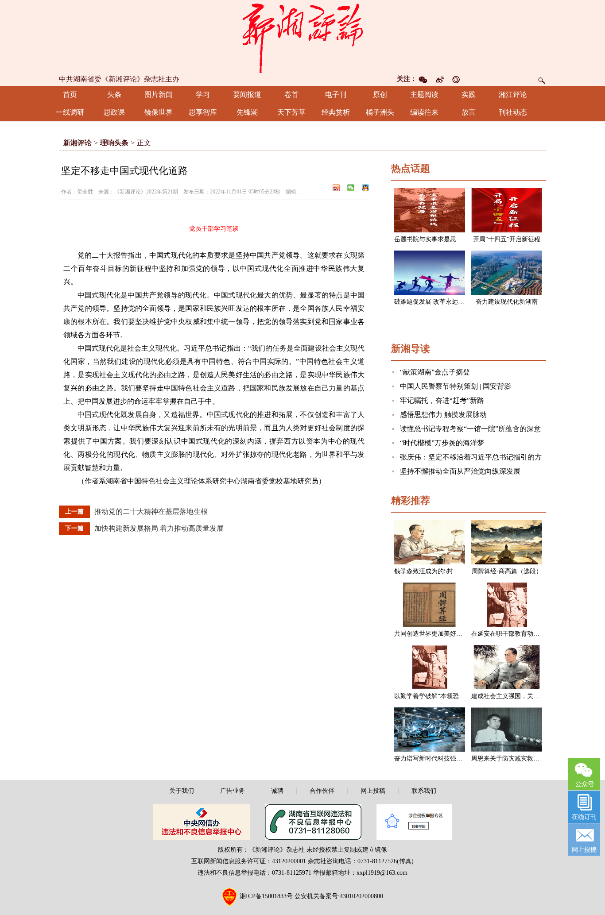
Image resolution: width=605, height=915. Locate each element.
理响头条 (114, 143)
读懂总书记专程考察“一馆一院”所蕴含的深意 (470, 428)
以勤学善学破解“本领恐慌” (431, 696)
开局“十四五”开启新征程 (506, 239)
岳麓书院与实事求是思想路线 (434, 239)
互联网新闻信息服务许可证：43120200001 (248, 861)
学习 (203, 94)
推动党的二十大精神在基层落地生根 (151, 511)
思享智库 (203, 112)
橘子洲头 (380, 112)
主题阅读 (424, 94)
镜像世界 (158, 112)
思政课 (114, 112)
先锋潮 (247, 112)
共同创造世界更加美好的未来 (434, 633)
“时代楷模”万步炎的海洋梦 (442, 443)
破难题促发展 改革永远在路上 (435, 301)
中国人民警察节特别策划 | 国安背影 (455, 386)
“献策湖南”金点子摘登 (435, 372)
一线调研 (70, 112)
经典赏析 (336, 112)
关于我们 (181, 791)
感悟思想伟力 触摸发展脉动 (443, 414)
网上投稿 (373, 791)
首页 (70, 94)
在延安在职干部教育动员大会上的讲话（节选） (536, 633)
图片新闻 (158, 94)
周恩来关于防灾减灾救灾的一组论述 (520, 758)
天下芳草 (291, 112)
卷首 (291, 94)
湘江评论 (513, 94)
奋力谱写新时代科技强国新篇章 (437, 758)
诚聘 (277, 791)
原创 (380, 94)
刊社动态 (513, 112)
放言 (469, 112)
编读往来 (424, 112)
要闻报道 (247, 94)
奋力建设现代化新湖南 (507, 301)
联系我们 (423, 791)
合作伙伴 (322, 791)
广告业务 (232, 791)
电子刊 (335, 94)
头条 (114, 94)
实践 (469, 94)
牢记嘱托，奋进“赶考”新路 (442, 400)
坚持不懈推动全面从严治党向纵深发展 (460, 471)
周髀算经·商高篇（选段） (507, 571)
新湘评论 (77, 143)
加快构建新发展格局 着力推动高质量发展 (159, 528)
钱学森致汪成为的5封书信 (429, 571)
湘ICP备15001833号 (266, 896)
